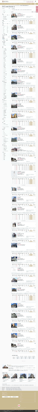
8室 (29, 358)
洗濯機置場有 (5, 98)
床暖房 (4, 121)
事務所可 (4, 58)
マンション (4, 11)
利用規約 (17, 407)
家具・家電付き (5, 97)
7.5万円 (33, 357)
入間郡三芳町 (18, 387)
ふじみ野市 (19, 13)
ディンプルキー (5, 142)
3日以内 (4, 40)
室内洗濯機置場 (5, 82)
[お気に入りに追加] (9, 378)
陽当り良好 (5, 52)
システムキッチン (5, 105)
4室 (21, 358)
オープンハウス (5, 71)
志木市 (13, 387)
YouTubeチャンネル (21, 398)
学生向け (4, 76)
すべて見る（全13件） (23, 220)
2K (3, 28)
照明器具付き (5, 93)
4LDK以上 (4, 33)
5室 (25, 358)
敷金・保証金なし (5, 16)
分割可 (4, 62)
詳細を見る (31, 21)
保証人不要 (5, 57)
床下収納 (4, 123)
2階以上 (4, 154)
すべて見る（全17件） (23, 301)
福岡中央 (20, 171)
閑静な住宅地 (5, 53)
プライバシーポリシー (21, 407)
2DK (7, 28)
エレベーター (5, 92)
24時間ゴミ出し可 (5, 148)
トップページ (21, 392)
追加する (34, 21)
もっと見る (34, 19)
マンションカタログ (14, 407)
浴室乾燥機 (5, 111)
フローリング (5, 83)
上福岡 (21, 95)
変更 (9, 8)
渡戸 (19, 313)
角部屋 (4, 159)
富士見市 (18, 313)
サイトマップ (25, 407)
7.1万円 (17, 357)
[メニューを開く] (35, 3)
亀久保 (20, 147)
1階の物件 (4, 155)
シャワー (4, 116)
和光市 (16, 387)
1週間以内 (7, 40)
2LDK (3, 29)
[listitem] (6, 378)
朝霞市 (6, 387)
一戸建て (4, 12)
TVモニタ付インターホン (6, 138)
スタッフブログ (21, 395)
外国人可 (4, 72)
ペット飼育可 (5, 48)
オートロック (5, 137)
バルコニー (5, 88)
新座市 (14, 387)
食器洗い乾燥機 (5, 104)
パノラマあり (4, 45)
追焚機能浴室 (5, 110)
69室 (17, 358)
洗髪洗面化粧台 (5, 115)
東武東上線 (19, 95)
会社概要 (20, 401)
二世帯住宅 (5, 67)
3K (7, 29)
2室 (33, 358)
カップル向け (5, 77)
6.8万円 (25, 357)
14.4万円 (29, 357)
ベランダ (4, 87)
